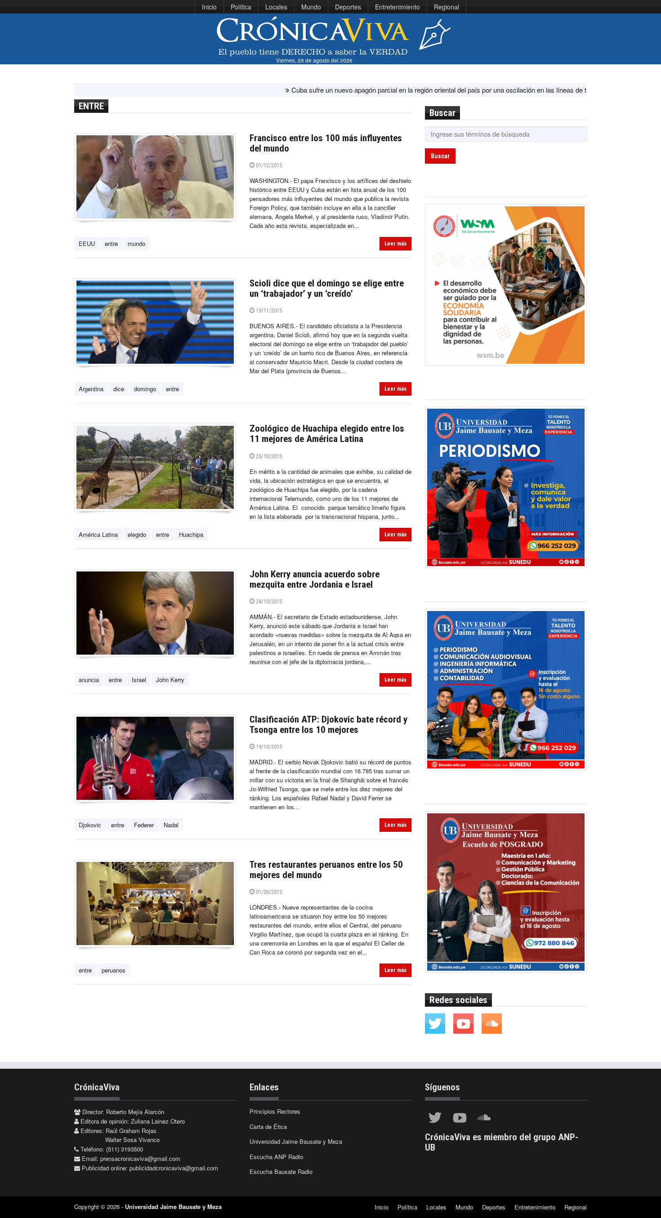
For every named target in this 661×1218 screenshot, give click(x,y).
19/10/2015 (268, 747)
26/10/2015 (268, 456)
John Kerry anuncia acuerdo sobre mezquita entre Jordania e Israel (315, 579)
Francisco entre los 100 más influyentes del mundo (326, 143)
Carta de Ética (268, 1126)
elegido (137, 534)
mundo (136, 243)
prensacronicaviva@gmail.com (140, 1158)
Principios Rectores (275, 1111)
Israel (139, 679)
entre (111, 243)
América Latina (98, 534)
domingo (145, 388)
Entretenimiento (397, 6)
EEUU (87, 243)
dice (118, 388)
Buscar (440, 156)
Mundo (311, 6)
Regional (446, 6)
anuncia (89, 679)
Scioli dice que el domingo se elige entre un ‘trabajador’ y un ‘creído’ (327, 288)
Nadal (171, 825)
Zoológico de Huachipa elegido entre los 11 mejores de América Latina (327, 433)
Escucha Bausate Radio (281, 1171)
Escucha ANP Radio (276, 1156)
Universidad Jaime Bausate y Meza (296, 1141)
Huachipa (191, 534)
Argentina (91, 388)
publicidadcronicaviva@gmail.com (174, 1168)
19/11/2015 (268, 310)
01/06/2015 (268, 892)
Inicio (209, 6)
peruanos (113, 970)
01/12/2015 (268, 165)
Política (241, 6)
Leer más (395, 244)
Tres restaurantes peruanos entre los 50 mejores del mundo (326, 869)
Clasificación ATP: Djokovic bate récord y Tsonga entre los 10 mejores (328, 724)
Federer (144, 825)
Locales (276, 6)
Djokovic (90, 825)
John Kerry (170, 679)
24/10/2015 (268, 601)
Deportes (348, 6)
